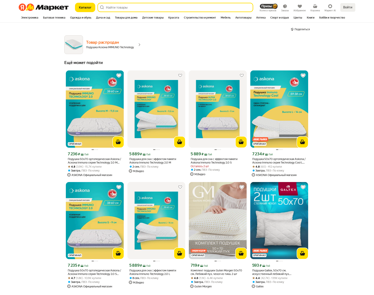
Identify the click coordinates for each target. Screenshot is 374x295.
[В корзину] (118, 142)
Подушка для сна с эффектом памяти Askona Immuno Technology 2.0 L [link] (152, 272)
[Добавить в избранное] (119, 75)
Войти (347, 7)
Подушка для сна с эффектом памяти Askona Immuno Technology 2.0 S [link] (214, 160)
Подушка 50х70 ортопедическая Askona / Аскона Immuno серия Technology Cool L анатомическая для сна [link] (279, 160)
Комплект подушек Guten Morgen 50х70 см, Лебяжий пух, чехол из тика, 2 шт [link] (216, 272)
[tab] (30, 18)
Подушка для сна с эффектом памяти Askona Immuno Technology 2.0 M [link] (152, 160)
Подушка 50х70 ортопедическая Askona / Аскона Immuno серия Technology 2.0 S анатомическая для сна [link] (94, 272)
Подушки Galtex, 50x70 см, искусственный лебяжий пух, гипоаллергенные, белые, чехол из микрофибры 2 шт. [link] (274, 272)
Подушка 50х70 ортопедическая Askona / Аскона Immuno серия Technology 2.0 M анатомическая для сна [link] (94, 160)
